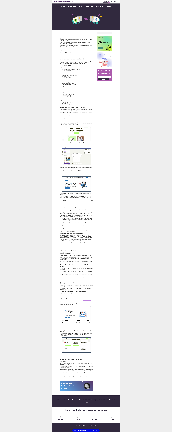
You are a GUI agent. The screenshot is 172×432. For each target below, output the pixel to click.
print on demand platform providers (77, 109)
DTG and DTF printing (83, 142)
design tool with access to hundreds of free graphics (80, 197)
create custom (78, 145)
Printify (61, 56)
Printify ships (68, 115)
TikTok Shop (81, 245)
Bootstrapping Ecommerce (63, 1)
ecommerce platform (87, 300)
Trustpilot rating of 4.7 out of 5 (73, 215)
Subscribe (103, 79)
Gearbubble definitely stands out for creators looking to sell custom (75, 61)
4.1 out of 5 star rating (78, 210)
